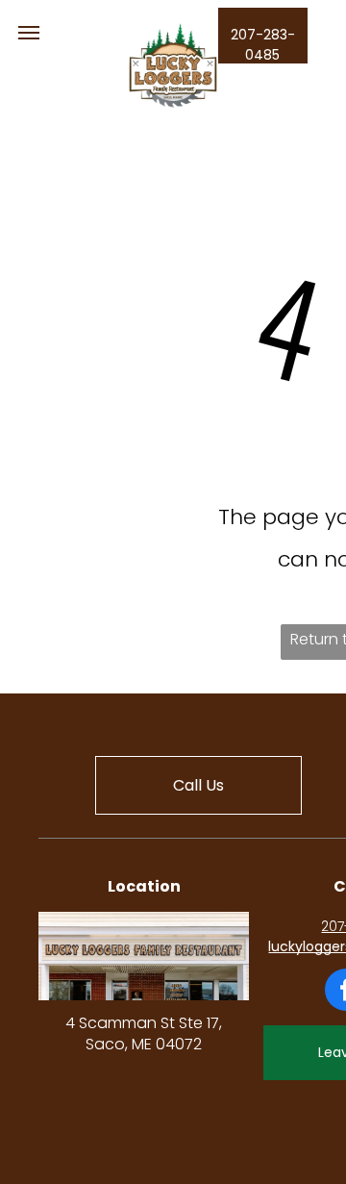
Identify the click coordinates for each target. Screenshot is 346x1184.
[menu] (29, 32)
